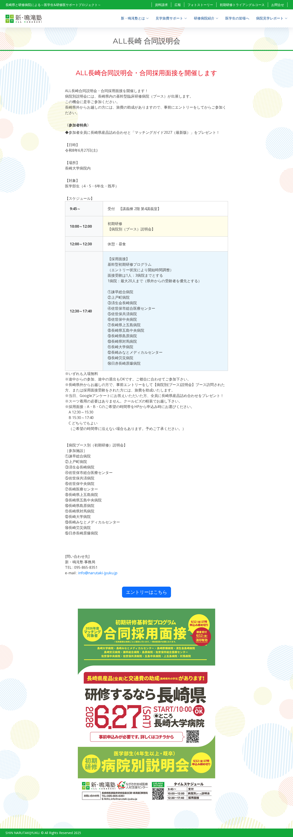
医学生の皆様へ (237, 18)
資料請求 (161, 5)
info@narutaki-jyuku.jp (97, 572)
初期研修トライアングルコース (242, 5)
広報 (177, 5)
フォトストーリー (200, 5)
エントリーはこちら (146, 592)
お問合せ (277, 5)
